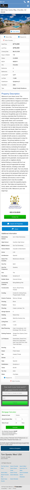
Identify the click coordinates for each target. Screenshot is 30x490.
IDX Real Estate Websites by (7, 486)
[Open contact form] (28, 1)
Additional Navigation (15, 448)
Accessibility (4, 488)
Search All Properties (16, 224)
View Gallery (16, 31)
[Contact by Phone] (25, 1)
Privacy (14, 488)
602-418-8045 (15, 212)
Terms (10, 488)
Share (16, 229)
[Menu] (28, 6)
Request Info (23, 37)
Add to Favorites (9, 40)
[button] (1, 24)
